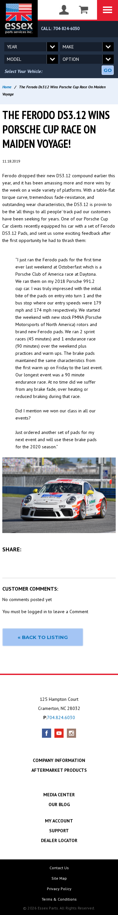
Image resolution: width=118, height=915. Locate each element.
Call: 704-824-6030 (60, 28)
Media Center (59, 795)
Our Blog (59, 804)
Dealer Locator (59, 840)
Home (6, 86)
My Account (59, 821)
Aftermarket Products (59, 770)
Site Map (59, 878)
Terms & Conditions (59, 899)
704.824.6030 (61, 717)
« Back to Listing (43, 637)
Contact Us (59, 867)
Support (59, 831)
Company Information (59, 760)
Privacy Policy (59, 888)
